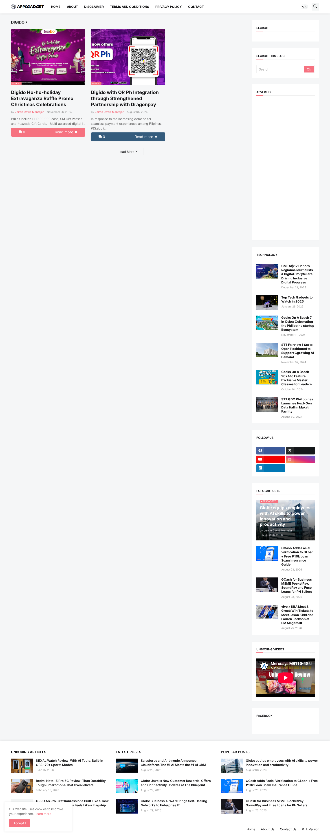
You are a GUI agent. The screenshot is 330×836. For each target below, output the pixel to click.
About (72, 7)
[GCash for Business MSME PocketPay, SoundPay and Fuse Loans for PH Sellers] (267, 584)
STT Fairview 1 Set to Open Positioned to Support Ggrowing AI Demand (297, 351)
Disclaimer (94, 7)
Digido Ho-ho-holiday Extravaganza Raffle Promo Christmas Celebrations (42, 99)
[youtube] (270, 459)
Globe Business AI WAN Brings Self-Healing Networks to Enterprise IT (174, 803)
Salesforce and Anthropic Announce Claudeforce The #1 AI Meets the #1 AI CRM (173, 762)
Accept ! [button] (19, 823)
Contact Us (288, 829)
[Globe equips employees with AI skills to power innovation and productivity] (232, 766)
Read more (64, 132)
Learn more (43, 814)
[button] (304, 6)
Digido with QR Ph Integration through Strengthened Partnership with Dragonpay (125, 99)
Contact (196, 7)
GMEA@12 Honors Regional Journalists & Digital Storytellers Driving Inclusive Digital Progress (297, 274)
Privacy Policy (168, 7)
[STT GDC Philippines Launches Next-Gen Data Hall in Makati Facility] (267, 404)
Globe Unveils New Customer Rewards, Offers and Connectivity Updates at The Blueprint (176, 783)
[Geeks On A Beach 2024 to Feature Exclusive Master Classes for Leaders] (267, 377)
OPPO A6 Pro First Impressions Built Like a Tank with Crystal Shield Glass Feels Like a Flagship (72, 803)
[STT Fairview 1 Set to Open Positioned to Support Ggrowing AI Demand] (267, 350)
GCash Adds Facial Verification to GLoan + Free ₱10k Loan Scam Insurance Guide (297, 556)
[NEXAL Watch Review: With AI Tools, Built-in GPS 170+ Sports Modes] (22, 766)
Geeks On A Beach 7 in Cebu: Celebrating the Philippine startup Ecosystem (297, 324)
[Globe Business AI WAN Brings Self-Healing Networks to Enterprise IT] (127, 806)
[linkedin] (270, 468)
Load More (126, 152)
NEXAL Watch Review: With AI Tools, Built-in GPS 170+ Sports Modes (69, 762)
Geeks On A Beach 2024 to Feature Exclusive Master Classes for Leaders (296, 378)
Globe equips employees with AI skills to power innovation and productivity (282, 762)
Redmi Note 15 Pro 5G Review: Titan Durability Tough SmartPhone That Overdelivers (71, 783)
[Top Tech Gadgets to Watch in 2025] (267, 302)
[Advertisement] (285, 168)
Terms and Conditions (129, 7)
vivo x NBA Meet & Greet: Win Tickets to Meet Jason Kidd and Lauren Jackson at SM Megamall (297, 615)
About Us (267, 829)
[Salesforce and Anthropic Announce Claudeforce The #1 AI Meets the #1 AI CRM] (127, 766)
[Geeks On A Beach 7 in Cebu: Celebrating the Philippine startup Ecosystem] (267, 323)
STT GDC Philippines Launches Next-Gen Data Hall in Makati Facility (297, 405)
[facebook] (270, 450)
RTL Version (310, 829)
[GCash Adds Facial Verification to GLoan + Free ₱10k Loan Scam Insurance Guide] (267, 553)
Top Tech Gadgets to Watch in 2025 (297, 299)
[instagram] (300, 459)
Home (56, 7)
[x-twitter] (300, 450)
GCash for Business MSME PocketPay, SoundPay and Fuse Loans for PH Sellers (296, 585)
